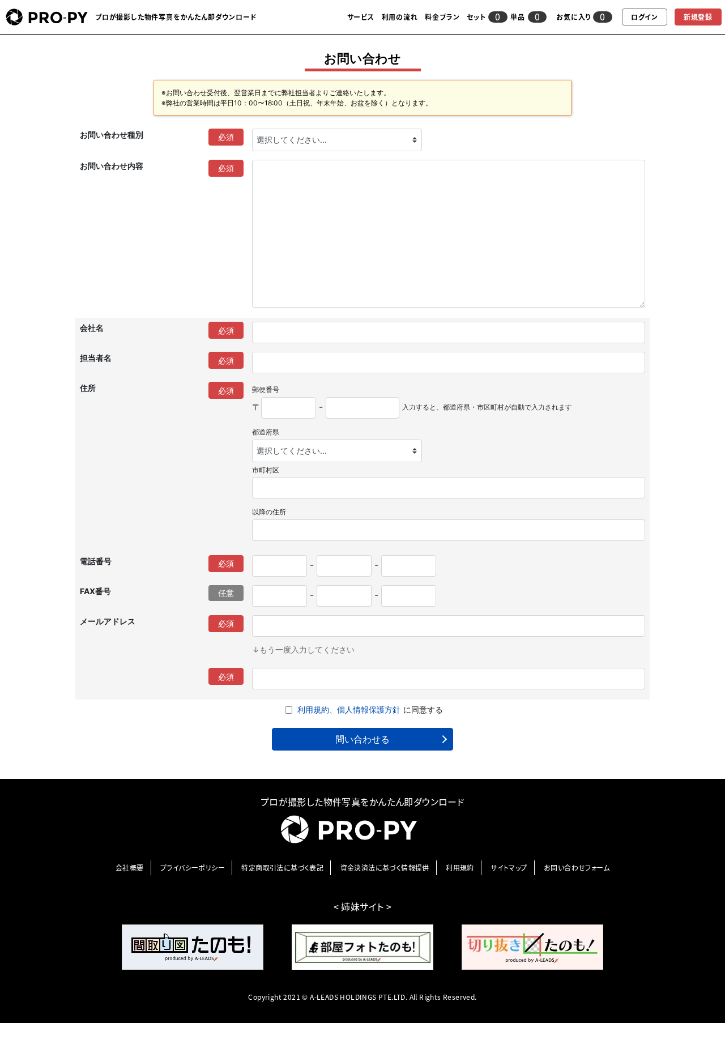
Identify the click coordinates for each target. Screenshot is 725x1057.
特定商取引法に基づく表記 (282, 868)
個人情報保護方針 (368, 709)
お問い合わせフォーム (576, 868)
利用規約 (313, 709)
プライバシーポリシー (192, 868)
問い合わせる (362, 739)
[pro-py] (47, 16)
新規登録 (698, 17)
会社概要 (130, 868)
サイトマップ (509, 868)
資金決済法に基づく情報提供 (384, 868)
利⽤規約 (460, 868)
